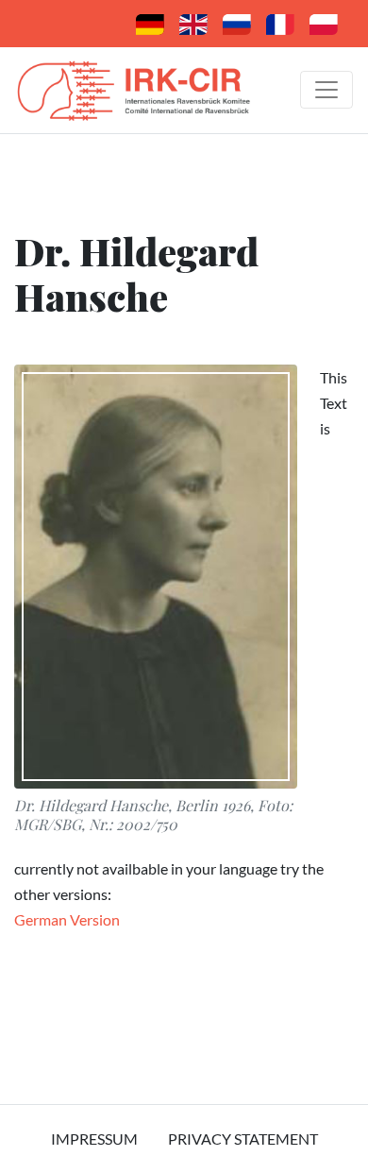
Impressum (94, 1139)
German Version (67, 919)
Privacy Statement (243, 1139)
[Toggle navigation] (326, 90)
